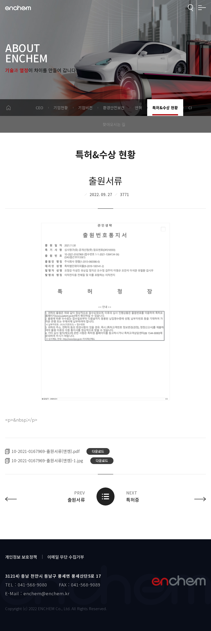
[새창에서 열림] (105, 311)
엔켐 (178, 580)
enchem (18, 8)
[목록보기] (105, 496)
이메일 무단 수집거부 (65, 557)
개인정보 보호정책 (21, 557)
